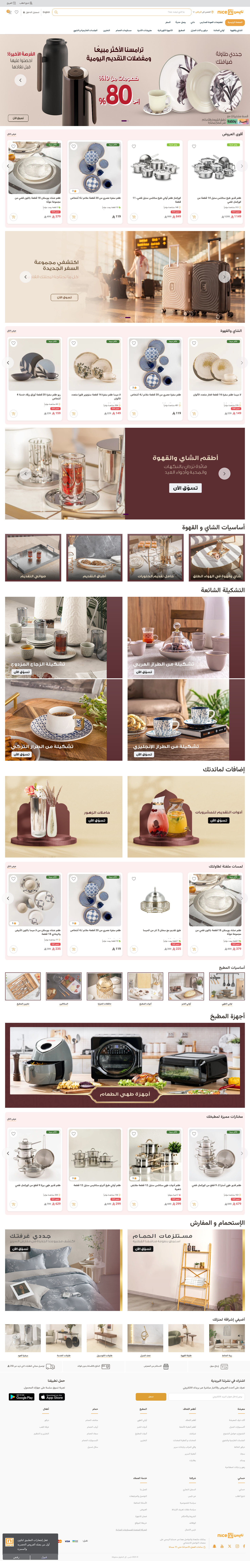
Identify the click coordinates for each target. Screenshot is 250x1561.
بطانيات (192, 1460)
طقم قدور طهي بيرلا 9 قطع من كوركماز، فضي (38, 1185)
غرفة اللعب (44, 1427)
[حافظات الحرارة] (104, 986)
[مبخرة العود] (23, 1338)
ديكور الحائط (239, 1447)
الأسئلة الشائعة (140, 1503)
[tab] (126, 121)
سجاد (242, 1454)
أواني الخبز (186, 1004)
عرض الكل (11, 134)
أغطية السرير (190, 1454)
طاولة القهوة (186, 1355)
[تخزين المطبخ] (23, 986)
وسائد (242, 1460)
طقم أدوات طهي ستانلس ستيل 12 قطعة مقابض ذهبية (156, 1187)
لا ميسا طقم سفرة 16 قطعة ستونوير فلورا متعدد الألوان (96, 397)
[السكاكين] (64, 986)
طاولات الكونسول (104, 1355)
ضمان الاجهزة (141, 1516)
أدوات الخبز (142, 1427)
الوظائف (192, 1523)
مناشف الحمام (92, 1420)
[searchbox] (121, 12)
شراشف (192, 1433)
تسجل (151, 1397)
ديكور (46, 1420)
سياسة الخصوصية (188, 1503)
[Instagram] (237, 1546)
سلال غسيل (93, 1447)
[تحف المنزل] (145, 1338)
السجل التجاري (189, 1489)
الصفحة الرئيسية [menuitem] (235, 22)
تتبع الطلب (240, 1496)
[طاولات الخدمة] (64, 1338)
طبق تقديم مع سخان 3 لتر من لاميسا (162, 930)
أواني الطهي (142, 1420)
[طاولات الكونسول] (104, 1338)
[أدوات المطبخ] (145, 986)
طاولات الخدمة (63, 1355)
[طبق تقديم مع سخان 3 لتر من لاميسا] (155, 900)
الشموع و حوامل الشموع (234, 1433)
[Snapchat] (214, 1546)
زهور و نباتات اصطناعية (235, 1467)
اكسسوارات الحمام (90, 1440)
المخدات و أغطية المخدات (184, 1440)
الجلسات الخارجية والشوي (233, 1440)
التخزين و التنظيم (41, 1433)
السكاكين (64, 1004)
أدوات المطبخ (145, 1004)
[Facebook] (244, 1546)
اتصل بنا (143, 1489)
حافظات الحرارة (104, 1004)
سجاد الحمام (92, 1433)
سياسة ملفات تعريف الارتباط (184, 1509)
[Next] (20, 80)
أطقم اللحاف (190, 1420)
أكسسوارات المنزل (237, 1427)
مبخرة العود (23, 1355)
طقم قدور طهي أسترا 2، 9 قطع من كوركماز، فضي (216, 1185)
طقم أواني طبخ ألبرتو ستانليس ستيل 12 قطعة (97, 1185)
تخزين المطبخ (23, 1004)
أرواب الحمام (92, 1427)
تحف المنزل (145, 1355)
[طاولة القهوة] (186, 1338)
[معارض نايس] (230, 12)
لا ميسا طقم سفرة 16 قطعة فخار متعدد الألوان (217, 395)
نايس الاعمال (190, 1530)
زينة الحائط (227, 1355)
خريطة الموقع (141, 1523)
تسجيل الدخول (32, 12)
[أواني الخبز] (186, 986)
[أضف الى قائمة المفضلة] (194, 146)
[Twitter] (229, 1546)
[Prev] (230, 80)
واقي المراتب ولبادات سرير (185, 1447)
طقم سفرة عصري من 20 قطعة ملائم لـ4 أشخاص (95, 198)
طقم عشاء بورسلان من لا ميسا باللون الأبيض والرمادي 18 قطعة (38, 932)
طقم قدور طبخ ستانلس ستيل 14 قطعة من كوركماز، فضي (219, 200)
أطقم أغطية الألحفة (187, 1427)
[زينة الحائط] (227, 1338)
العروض (143, 1509)
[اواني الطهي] (227, 986)
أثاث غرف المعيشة (237, 1420)
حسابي (242, 1489)
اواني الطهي (227, 1004)
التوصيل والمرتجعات (138, 1496)
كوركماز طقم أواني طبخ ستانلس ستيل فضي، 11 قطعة (157, 200)
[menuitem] (211, 22)
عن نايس (192, 1496)
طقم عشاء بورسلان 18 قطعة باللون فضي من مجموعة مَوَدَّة (38, 200)
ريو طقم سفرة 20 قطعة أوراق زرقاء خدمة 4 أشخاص (39, 397)
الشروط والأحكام (188, 1516)
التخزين (143, 1440)
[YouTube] (221, 1546)
